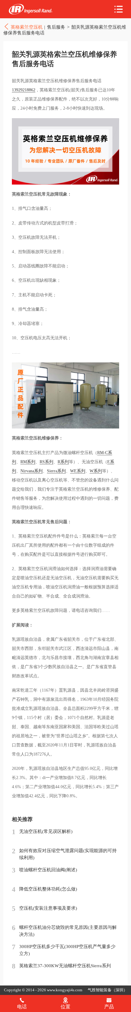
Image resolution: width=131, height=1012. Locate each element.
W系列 (96, 471)
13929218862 (23, 90)
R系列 (63, 462)
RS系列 (46, 462)
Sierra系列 (56, 471)
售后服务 (56, 27)
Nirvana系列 (31, 471)
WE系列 (77, 471)
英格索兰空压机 (30, 9)
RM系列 (27, 462)
